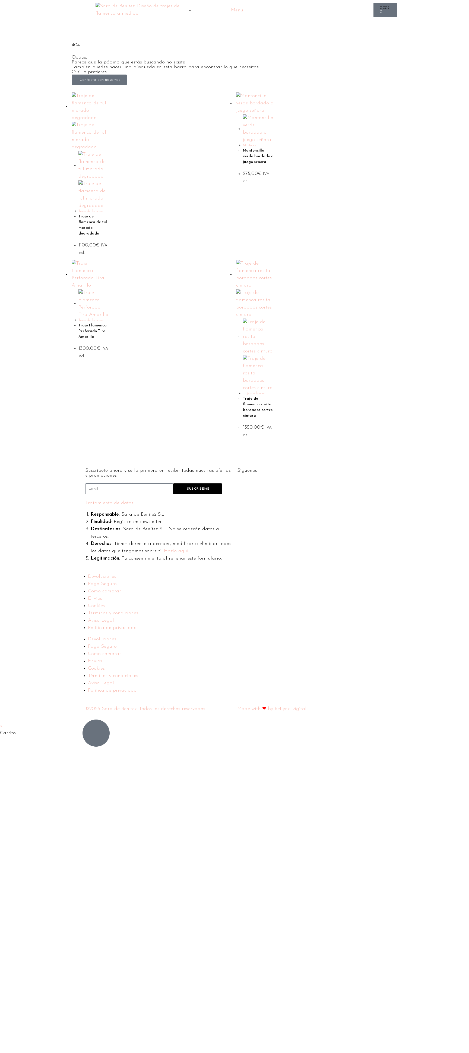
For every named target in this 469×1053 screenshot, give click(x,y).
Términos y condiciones (113, 613)
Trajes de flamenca (90, 211)
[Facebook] (244, 485)
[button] (158, 503)
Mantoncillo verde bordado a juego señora (258, 156)
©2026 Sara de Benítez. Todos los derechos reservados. (145, 709)
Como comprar (104, 591)
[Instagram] (259, 485)
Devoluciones (102, 576)
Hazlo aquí (176, 551)
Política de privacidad (112, 627)
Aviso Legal (101, 620)
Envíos (95, 598)
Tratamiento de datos (109, 503)
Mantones (249, 145)
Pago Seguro (102, 584)
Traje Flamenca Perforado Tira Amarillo (92, 331)
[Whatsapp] (274, 485)
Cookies (96, 605)
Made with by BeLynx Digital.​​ (272, 709)
